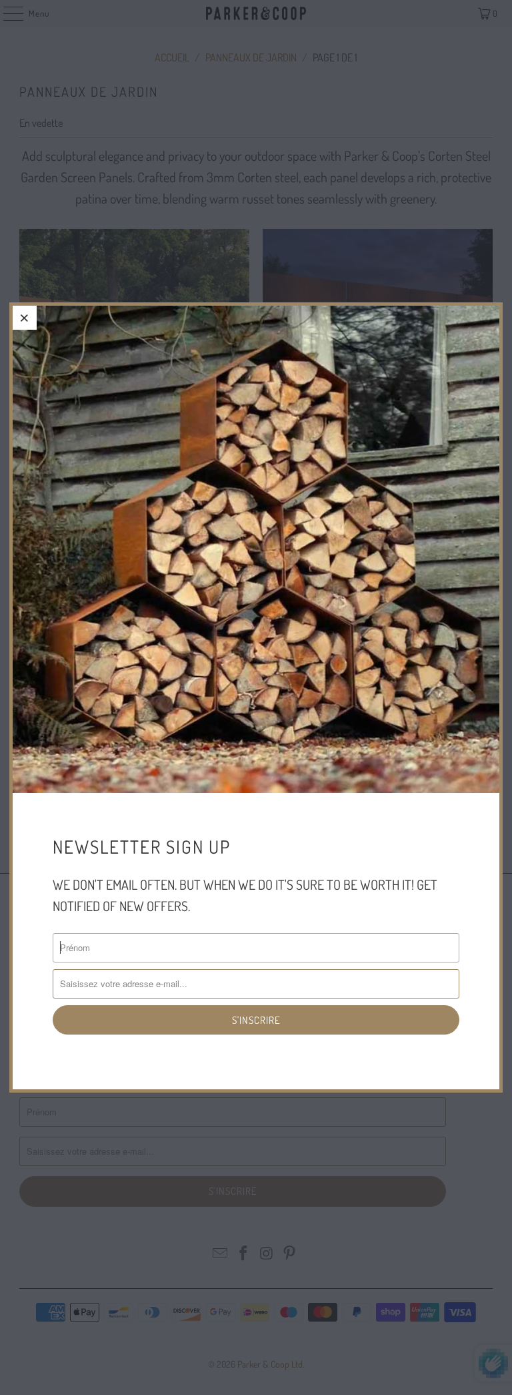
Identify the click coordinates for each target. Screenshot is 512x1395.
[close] (25, 318)
